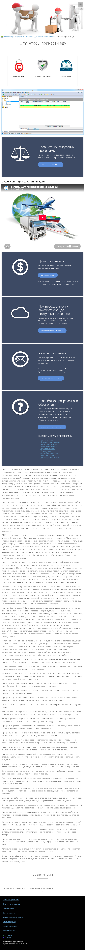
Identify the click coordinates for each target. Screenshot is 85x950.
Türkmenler (8, 935)
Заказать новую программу (52, 427)
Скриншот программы (11, 900)
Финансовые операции (49, 444)
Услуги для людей (47, 455)
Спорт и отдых (46, 451)
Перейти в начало (9, 930)
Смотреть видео (8, 908)
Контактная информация (51, 378)
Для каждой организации (50, 457)
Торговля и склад (47, 440)
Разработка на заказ (10, 926)
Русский (7, 937)
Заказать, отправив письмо (52, 370)
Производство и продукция (50, 442)
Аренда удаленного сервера (52, 330)
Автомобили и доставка (49, 453)
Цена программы (47, 275)
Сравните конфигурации (50, 164)
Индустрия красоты (48, 449)
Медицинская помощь (49, 446)
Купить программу (9, 922)
